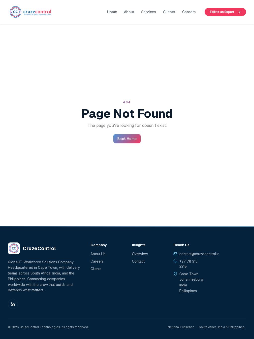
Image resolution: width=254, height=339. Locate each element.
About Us (98, 254)
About (129, 12)
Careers (189, 12)
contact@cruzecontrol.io (199, 254)
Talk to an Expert (222, 12)
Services (148, 12)
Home (112, 12)
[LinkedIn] (13, 304)
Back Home (127, 138)
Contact (138, 261)
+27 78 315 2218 (188, 263)
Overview (140, 254)
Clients (169, 12)
